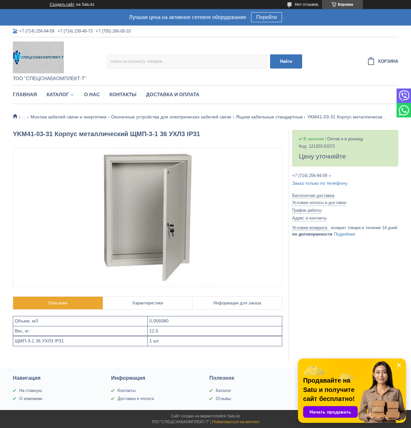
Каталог (58, 94)
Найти (286, 61)
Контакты (122, 94)
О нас (92, 94)
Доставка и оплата (172, 94)
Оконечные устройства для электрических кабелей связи (171, 116)
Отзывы (223, 398)
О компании (30, 398)
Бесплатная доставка (313, 195)
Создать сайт (62, 4)
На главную (30, 390)
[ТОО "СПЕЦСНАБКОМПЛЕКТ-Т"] (60, 57)
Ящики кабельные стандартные (269, 116)
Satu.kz (233, 416)
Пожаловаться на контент (236, 422)
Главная (25, 94)
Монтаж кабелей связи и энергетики (69, 116)
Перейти (266, 17)
